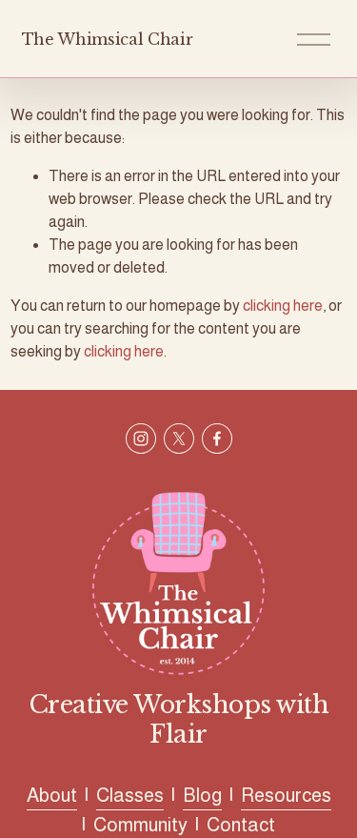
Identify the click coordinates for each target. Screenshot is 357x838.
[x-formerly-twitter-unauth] (179, 438)
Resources (286, 795)
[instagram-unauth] (141, 438)
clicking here (283, 305)
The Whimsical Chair (107, 39)
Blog (202, 795)
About (52, 795)
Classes (130, 795)
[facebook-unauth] (217, 438)
